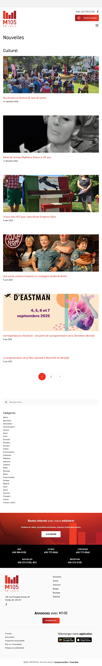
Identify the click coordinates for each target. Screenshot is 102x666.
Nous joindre (9, 637)
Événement (7, 455)
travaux (6, 499)
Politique (6, 480)
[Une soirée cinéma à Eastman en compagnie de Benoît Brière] (51, 253)
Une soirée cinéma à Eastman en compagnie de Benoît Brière (35, 276)
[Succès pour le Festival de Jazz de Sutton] (51, 74)
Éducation (6, 443)
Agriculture (7, 421)
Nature (5, 474)
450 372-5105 (75, 562)
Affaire (5, 417)
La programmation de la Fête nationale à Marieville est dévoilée (36, 357)
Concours (56, 584)
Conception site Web (60, 662)
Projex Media (74, 662)
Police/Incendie (8, 477)
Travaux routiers (9, 503)
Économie (6, 439)
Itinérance (6, 462)
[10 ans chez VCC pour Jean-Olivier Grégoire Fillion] (51, 193)
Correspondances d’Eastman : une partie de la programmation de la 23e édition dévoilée (49, 335)
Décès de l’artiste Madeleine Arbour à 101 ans (27, 157)
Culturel (6, 430)
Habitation (6, 458)
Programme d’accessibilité (14, 641)
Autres (55, 580)
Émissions (57, 577)
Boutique (56, 592)
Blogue (56, 588)
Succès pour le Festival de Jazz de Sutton (24, 97)
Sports (5, 490)
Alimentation (7, 424)
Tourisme (6, 493)
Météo (5, 468)
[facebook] (6, 604)
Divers (5, 433)
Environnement (8, 452)
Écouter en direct (90, 18)
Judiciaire (6, 465)
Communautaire (9, 427)
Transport (6, 496)
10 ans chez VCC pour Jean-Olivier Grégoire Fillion (29, 216)
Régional (6, 484)
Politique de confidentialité (14, 648)
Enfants (6, 449)
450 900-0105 (19, 552)
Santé (5, 487)
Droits (5, 436)
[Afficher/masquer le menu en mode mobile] (97, 25)
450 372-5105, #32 (27, 562)
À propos (8, 633)
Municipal (6, 471)
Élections (6, 446)
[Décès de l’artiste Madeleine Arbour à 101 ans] (51, 134)
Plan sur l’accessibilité (13, 644)
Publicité (56, 596)
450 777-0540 (51, 552)
